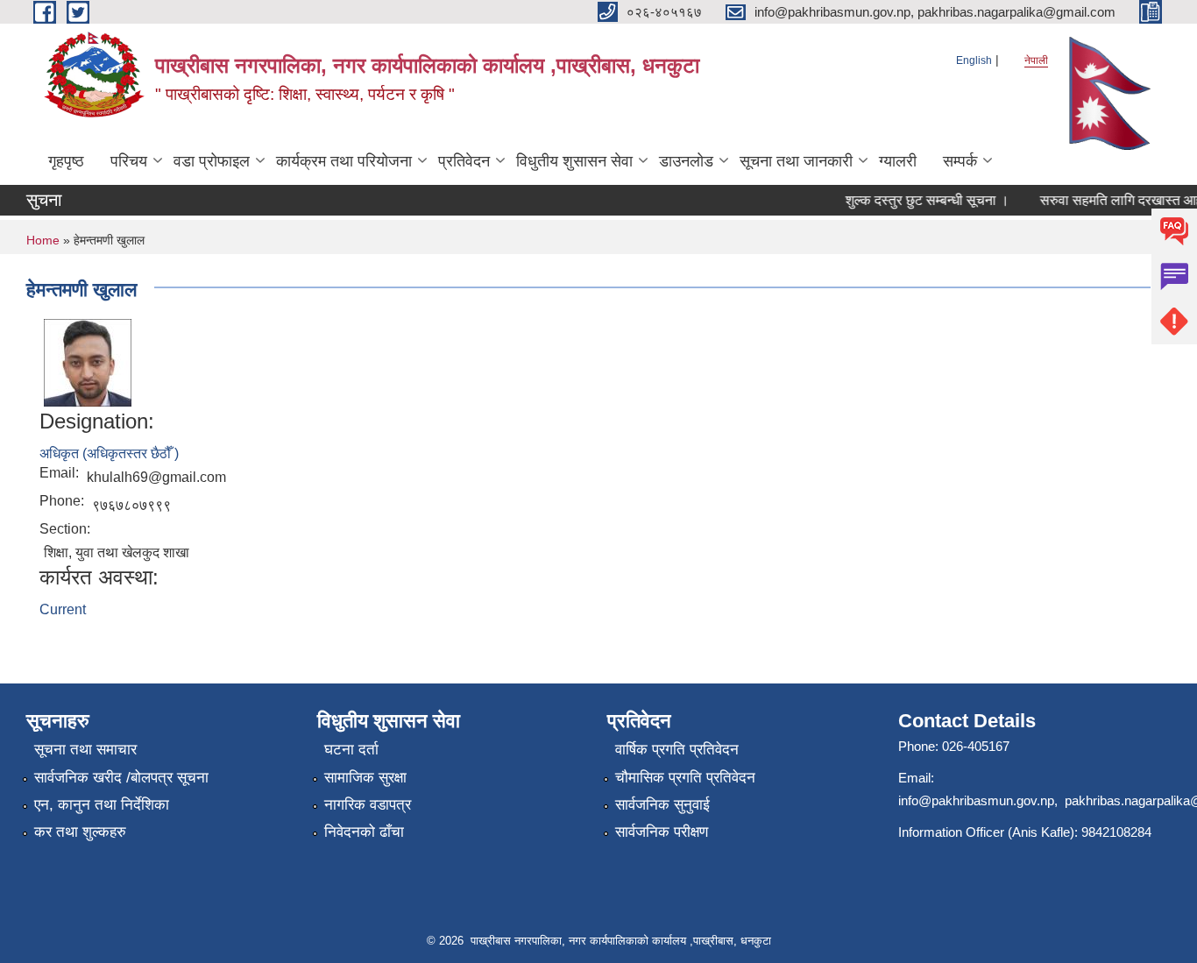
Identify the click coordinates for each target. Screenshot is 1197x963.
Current (62, 609)
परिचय (128, 161)
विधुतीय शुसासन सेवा (574, 161)
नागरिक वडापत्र (367, 805)
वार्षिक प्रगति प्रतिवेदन (677, 749)
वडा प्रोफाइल (212, 161)
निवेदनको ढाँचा (364, 832)
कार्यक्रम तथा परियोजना (344, 161)
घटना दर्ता (351, 749)
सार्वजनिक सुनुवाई (662, 805)
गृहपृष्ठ (66, 161)
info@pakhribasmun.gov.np (976, 800)
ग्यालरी (898, 161)
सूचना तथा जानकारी (796, 161)
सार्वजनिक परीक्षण (661, 832)
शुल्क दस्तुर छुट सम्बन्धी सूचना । (920, 200)
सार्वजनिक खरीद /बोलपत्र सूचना (121, 777)
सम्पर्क (960, 161)
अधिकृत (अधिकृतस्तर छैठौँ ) (109, 453)
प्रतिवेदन (464, 161)
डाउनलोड (686, 161)
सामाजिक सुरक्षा (365, 777)
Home (43, 240)
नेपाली (1036, 60)
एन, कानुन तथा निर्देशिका (101, 805)
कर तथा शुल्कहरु (80, 832)
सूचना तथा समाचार (85, 749)
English (974, 60)
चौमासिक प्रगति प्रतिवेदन (685, 777)
